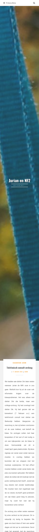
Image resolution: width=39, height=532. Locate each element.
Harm (26, 372)
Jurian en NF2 (19, 180)
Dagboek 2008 (19, 363)
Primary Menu (11, 3)
